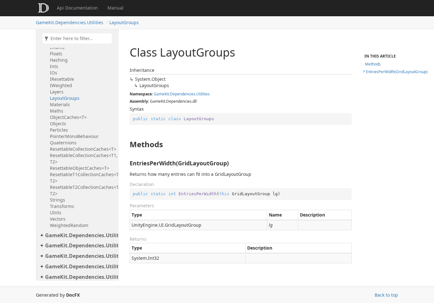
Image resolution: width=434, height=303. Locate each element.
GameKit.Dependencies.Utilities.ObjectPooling (80, 235)
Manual (115, 8)
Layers (57, 92)
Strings (57, 200)
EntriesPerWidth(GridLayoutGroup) (397, 71)
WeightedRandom (69, 225)
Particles (59, 130)
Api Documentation (77, 8)
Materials (60, 104)
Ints (54, 66)
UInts (55, 213)
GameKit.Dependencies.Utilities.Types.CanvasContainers (80, 266)
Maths (56, 111)
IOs (53, 73)
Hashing (59, 60)
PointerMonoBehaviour (74, 136)
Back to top (386, 295)
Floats (56, 54)
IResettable (62, 79)
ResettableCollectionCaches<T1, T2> (82, 158)
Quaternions (63, 143)
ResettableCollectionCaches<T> (82, 149)
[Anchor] (126, 144)
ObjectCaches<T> (68, 117)
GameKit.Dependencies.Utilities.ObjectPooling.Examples (80, 245)
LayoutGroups (124, 22)
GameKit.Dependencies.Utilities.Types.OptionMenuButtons (80, 276)
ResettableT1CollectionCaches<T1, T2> (82, 177)
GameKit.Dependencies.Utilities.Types (80, 255)
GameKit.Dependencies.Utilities (69, 22)
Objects (58, 124)
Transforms (62, 206)
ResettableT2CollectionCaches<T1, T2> (82, 190)
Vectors (57, 219)
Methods (373, 64)
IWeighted (61, 85)
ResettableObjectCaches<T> (79, 168)
